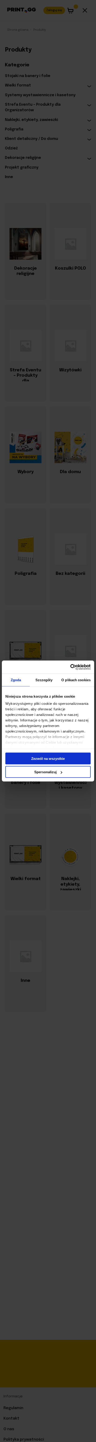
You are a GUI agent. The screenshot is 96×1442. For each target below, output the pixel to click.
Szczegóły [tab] (43, 680)
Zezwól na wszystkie (48, 758)
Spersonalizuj (45, 772)
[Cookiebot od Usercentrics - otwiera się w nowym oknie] (70, 667)
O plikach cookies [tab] (76, 680)
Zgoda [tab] (16, 680)
